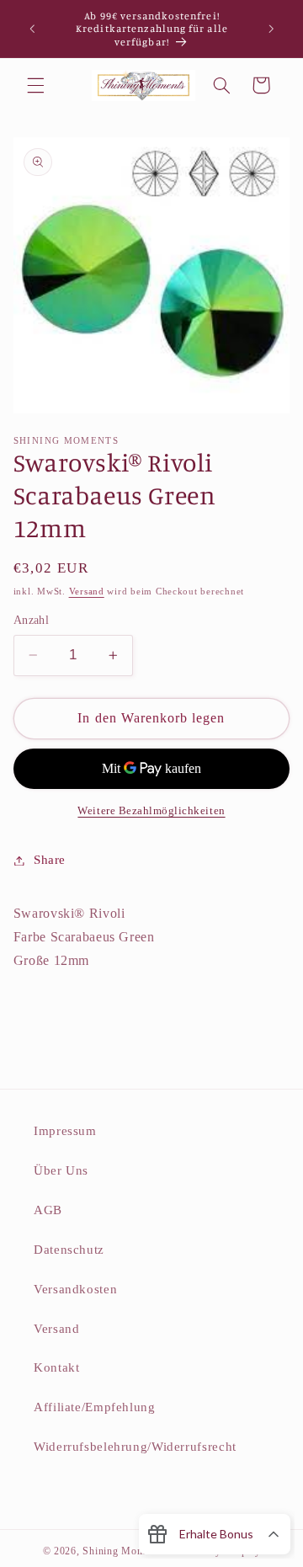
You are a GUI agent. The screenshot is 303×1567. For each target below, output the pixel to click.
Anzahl (31, 620)
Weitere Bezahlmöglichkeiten (151, 811)
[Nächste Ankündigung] (271, 28)
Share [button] (50, 859)
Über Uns (61, 1170)
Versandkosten (75, 1289)
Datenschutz (69, 1249)
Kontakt (56, 1367)
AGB (48, 1210)
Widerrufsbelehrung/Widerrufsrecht (135, 1446)
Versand (86, 591)
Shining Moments (124, 1551)
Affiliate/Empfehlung (95, 1407)
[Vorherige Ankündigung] (31, 28)
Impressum (65, 1131)
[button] (35, 85)
